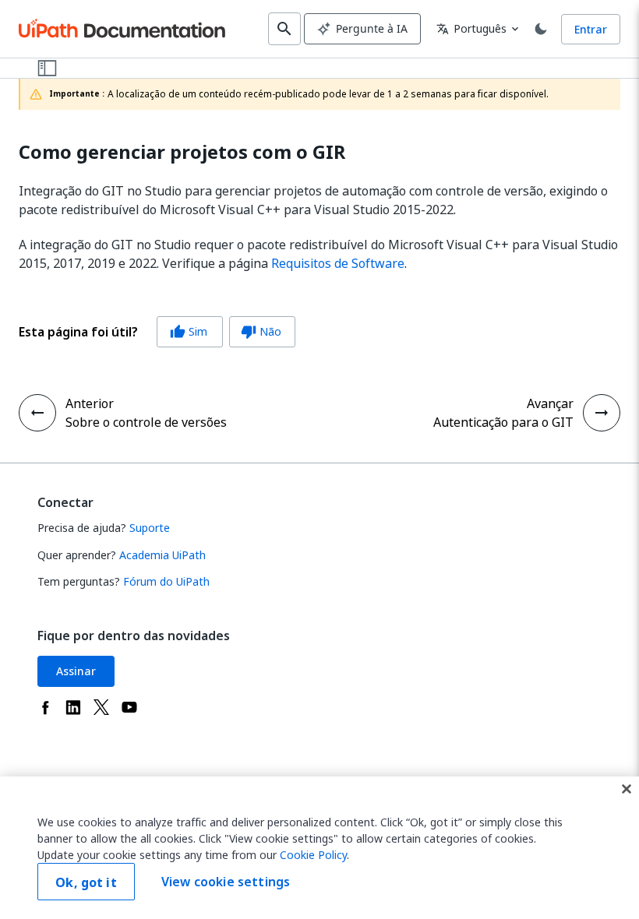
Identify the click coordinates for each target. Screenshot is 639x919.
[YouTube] (129, 707)
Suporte (149, 527)
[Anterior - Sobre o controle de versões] (37, 412)
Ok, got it (86, 882)
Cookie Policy (313, 855)
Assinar (76, 671)
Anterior (89, 403)
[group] (157, 331)
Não (261, 331)
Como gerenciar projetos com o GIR (182, 152)
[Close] (626, 789)
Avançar (550, 403)
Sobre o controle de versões (146, 422)
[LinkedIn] (73, 707)
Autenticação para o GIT (503, 422)
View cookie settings (225, 881)
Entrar (590, 29)
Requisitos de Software (337, 263)
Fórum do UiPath (166, 581)
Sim (188, 331)
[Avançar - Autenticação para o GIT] (601, 412)
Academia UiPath (162, 555)
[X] (101, 707)
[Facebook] (45, 707)
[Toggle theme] (541, 29)
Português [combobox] (471, 28)
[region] (319, 847)
